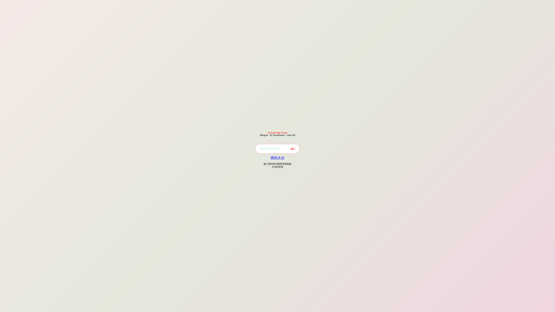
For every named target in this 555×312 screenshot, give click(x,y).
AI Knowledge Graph (277, 132)
